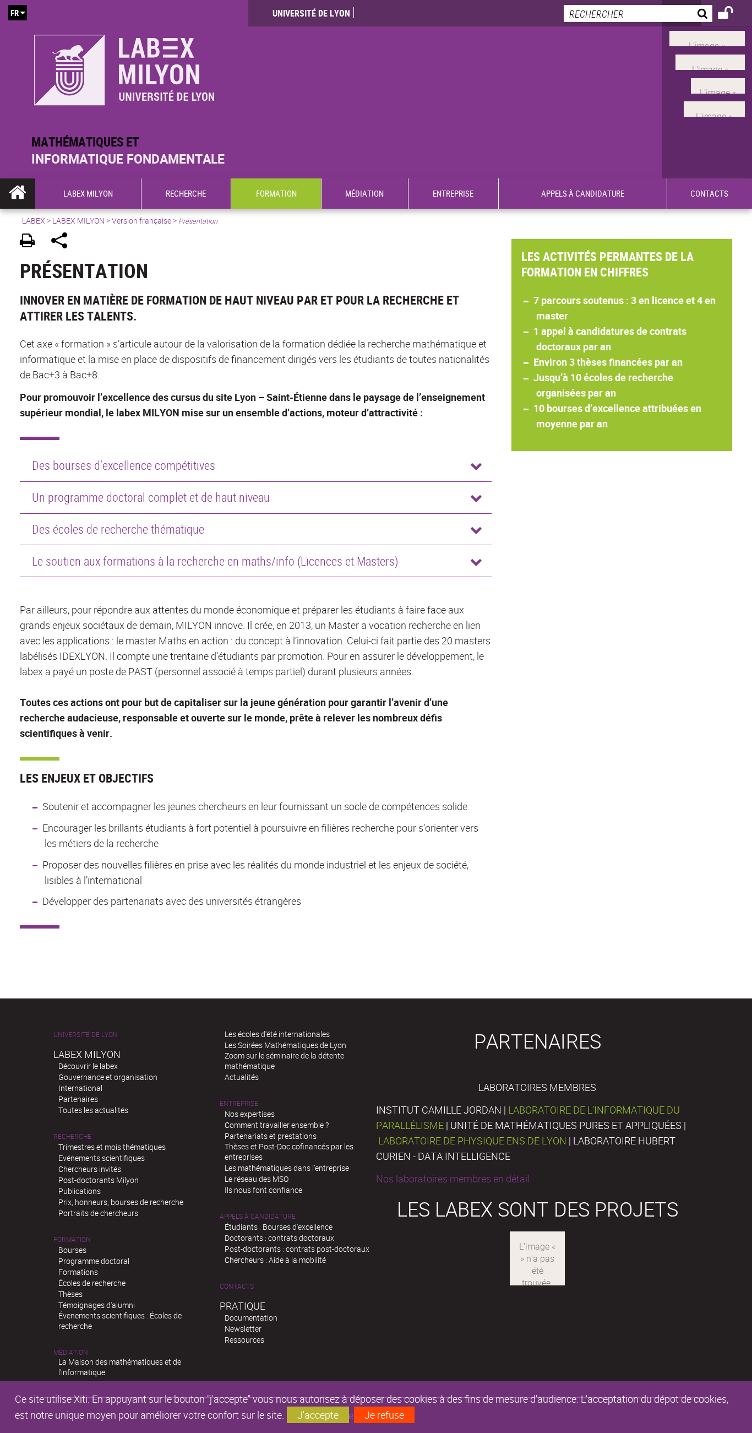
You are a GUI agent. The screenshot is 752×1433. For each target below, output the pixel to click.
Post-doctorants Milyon (98, 1180)
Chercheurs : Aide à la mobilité (275, 1260)
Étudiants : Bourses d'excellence (279, 1227)
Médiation (70, 1352)
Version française (141, 220)
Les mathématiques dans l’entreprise (287, 1168)
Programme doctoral (93, 1261)
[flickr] (718, 84)
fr (14, 12)
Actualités (242, 1077)
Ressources (244, 1339)
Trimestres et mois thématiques (112, 1147)
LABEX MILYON (78, 220)
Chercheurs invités (89, 1169)
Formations (78, 1272)
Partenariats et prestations (271, 1136)
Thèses (70, 1294)
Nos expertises (250, 1114)
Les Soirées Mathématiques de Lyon (285, 1045)
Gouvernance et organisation (107, 1077)
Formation (72, 1239)
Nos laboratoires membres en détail (453, 1178)
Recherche (72, 1136)
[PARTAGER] (63, 242)
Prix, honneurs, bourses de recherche (120, 1202)
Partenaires (78, 1099)
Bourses (72, 1250)
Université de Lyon (311, 13)
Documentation (251, 1317)
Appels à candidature (258, 1216)
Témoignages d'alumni (96, 1305)
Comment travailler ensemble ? (277, 1125)
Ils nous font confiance (263, 1190)
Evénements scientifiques (101, 1158)
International (80, 1088)
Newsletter (243, 1328)
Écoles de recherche (92, 1283)
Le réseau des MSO (256, 1179)
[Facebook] (707, 37)
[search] (638, 13)
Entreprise (239, 1103)
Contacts (237, 1286)
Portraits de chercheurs (98, 1213)
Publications (79, 1191)
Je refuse (384, 1414)
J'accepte (318, 1414)
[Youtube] (710, 61)
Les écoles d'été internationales (277, 1034)
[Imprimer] (31, 242)
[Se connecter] (732, 14)
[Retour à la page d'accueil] (124, 67)
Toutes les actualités (93, 1110)
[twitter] (714, 108)
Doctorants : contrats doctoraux (279, 1238)
